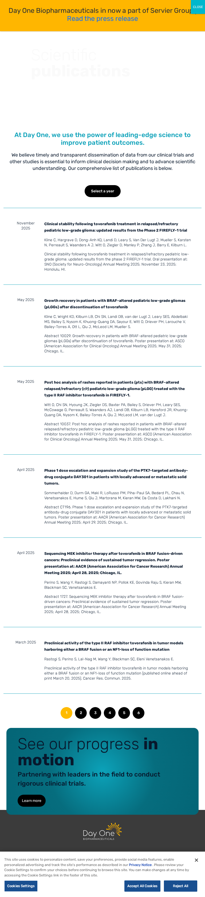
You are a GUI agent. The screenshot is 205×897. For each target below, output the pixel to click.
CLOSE (198, 7)
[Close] (196, 860)
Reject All (180, 886)
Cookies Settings (21, 886)
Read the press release (102, 18)
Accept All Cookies (142, 886)
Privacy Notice (140, 865)
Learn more (31, 800)
